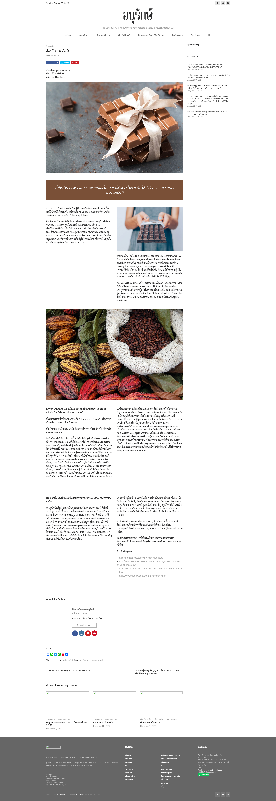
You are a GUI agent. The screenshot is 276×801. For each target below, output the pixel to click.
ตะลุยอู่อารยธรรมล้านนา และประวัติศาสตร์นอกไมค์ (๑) (66, 723)
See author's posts (84, 625)
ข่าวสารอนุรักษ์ (166, 772)
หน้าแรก (68, 35)
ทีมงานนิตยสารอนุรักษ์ (83, 609)
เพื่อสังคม (176, 35)
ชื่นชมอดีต (102, 35)
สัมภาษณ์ (128, 772)
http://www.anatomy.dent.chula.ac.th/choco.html (143, 576)
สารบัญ (83, 35)
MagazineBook (81, 795)
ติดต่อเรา (195, 35)
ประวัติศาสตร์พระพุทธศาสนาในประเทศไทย (68, 670)
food (63, 660)
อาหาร (56, 660)
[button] (209, 35)
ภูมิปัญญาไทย (130, 776)
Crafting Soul (130, 769)
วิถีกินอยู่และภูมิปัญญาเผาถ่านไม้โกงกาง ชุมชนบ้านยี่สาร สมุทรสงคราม (157, 672)
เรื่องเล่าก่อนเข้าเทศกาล (150, 722)
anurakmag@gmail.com (212, 770)
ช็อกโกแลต (84, 660)
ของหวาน (97, 660)
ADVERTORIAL (167, 769)
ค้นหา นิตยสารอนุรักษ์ (169, 759)
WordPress (60, 795)
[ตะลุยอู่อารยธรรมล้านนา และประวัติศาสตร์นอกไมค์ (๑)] (67, 704)
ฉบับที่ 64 (72, 660)
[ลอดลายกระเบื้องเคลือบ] (114, 704)
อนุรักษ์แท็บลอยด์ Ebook (170, 755)
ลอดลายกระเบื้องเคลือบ (103, 722)
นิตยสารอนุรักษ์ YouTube (151, 35)
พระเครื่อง (128, 762)
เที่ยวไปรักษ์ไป (124, 35)
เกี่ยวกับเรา (165, 779)
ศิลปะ (127, 766)
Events (164, 766)
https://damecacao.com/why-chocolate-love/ (141, 558)
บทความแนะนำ (63, 719)
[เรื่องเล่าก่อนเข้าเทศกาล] (161, 704)
